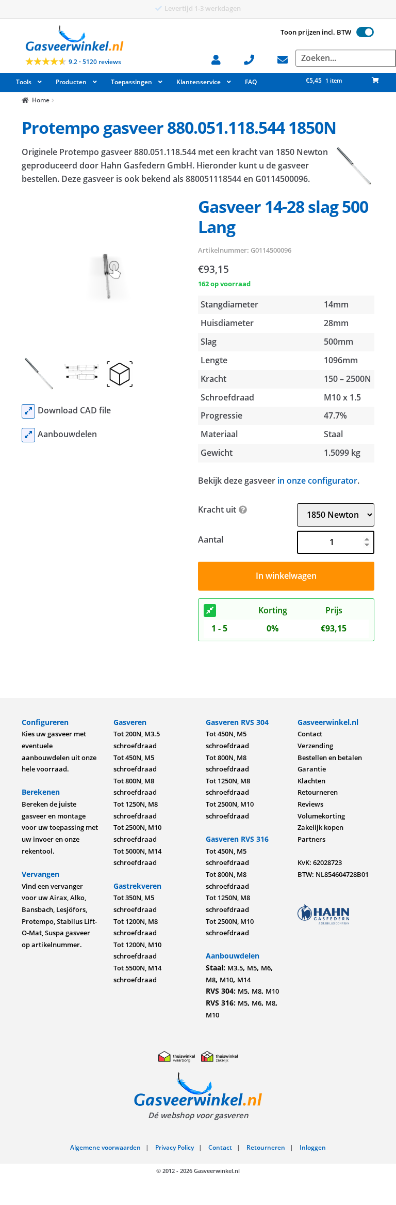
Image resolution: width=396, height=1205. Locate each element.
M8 (211, 979)
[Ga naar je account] (221, 58)
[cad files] (28, 411)
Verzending (315, 745)
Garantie (312, 769)
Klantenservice (198, 82)
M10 (226, 979)
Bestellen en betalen (330, 757)
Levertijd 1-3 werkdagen (202, 8)
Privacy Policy (174, 1147)
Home (41, 100)
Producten (71, 82)
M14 (244, 979)
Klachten (311, 780)
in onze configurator (317, 480)
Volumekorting (321, 816)
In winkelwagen (286, 575)
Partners (311, 839)
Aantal (210, 539)
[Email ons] (287, 58)
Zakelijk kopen (320, 827)
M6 (266, 967)
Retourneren (318, 792)
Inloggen (313, 1147)
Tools (23, 82)
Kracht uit (217, 509)
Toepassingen (131, 82)
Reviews (310, 804)
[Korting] (210, 610)
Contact (310, 733)
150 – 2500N (347, 378)
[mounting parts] (28, 435)
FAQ (251, 82)
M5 (252, 967)
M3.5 (235, 967)
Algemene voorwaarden (105, 1147)
